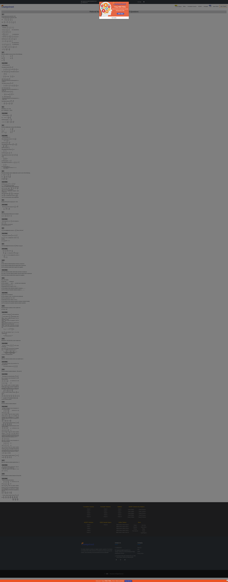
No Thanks (114, 17)
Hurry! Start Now (128, 580)
